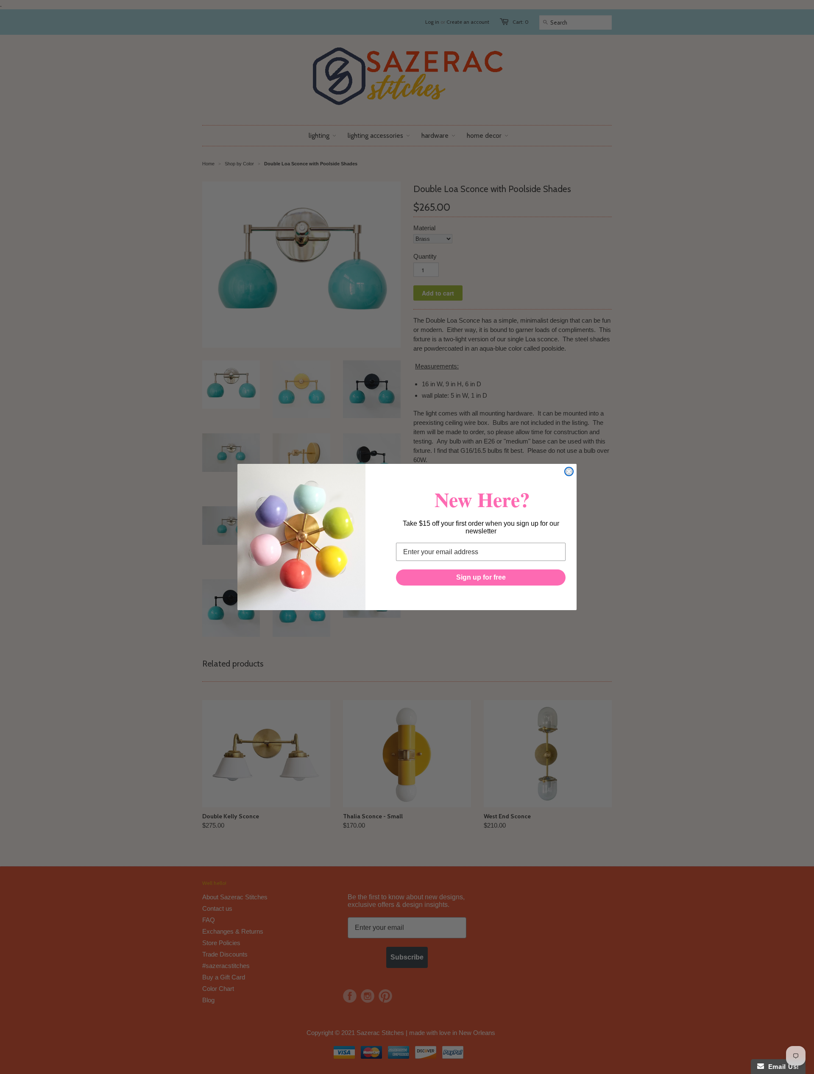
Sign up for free (481, 577)
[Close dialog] (569, 471)
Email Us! (781, 1066)
